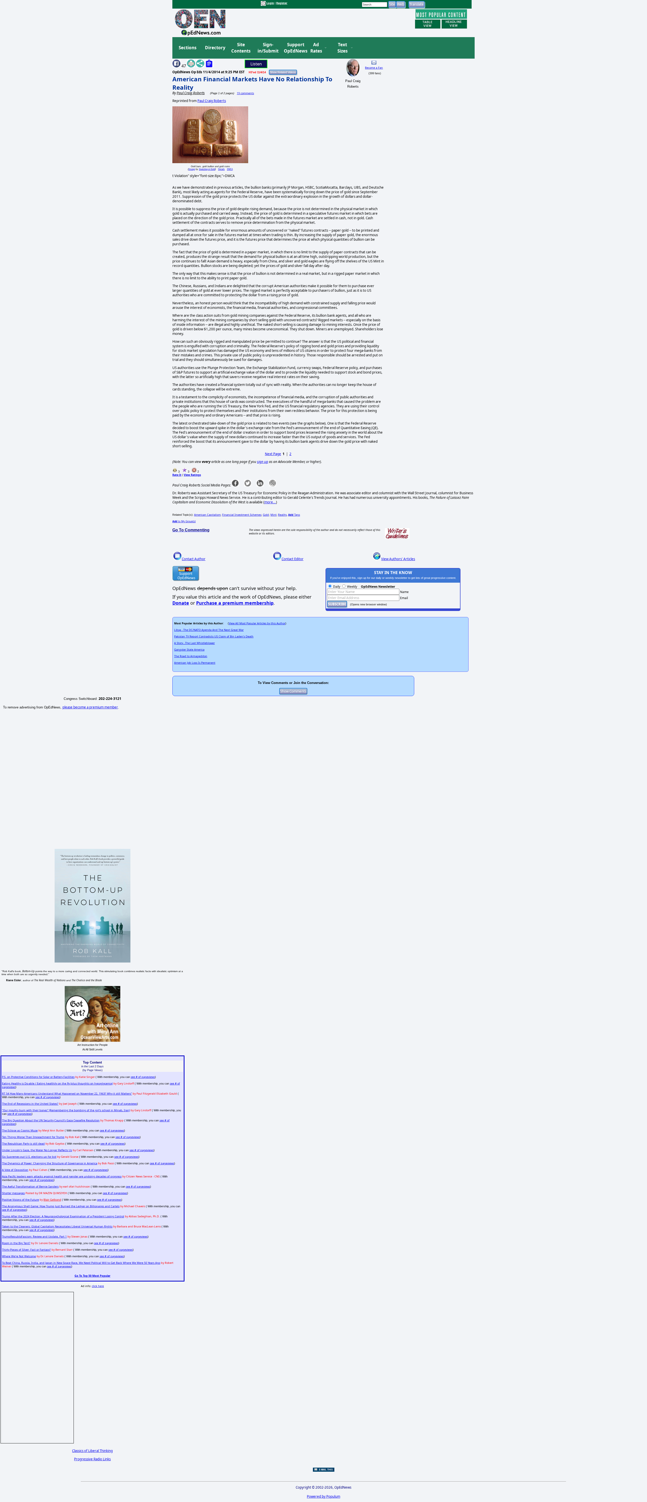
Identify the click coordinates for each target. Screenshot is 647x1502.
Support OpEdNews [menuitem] (294, 48)
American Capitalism (207, 514)
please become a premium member (90, 707)
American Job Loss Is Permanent (194, 662)
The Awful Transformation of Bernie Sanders (30, 1186)
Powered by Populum (323, 1496)
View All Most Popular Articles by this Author (257, 623)
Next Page (273, 454)
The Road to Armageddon (190, 656)
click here (98, 1286)
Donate (180, 603)
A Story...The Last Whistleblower (194, 643)
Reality (282, 514)
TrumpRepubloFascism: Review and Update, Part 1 (34, 1236)
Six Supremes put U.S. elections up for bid (29, 1157)
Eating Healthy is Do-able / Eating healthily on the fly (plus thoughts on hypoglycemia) (57, 1083)
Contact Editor (293, 559)
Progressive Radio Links (92, 1459)
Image (192, 169)
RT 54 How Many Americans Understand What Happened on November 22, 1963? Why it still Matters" (67, 1093)
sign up (262, 461)
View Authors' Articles (398, 559)
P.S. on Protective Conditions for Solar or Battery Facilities (38, 1077)
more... (270, 502)
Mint (273, 514)
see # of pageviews (143, 1077)
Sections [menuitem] (187, 48)
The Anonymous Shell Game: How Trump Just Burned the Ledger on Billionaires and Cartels (61, 1206)
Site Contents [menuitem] (240, 48)
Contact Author (193, 559)
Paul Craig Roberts (211, 101)
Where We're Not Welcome (19, 1256)
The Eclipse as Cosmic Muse (20, 1130)
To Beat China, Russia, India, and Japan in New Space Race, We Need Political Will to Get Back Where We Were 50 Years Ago (81, 1263)
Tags (294, 514)
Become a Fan (374, 67)
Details (221, 169)
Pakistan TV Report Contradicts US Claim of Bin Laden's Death (213, 636)
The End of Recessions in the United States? (30, 1103)
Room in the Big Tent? (16, 1243)
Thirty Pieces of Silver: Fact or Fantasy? (26, 1249)
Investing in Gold (207, 169)
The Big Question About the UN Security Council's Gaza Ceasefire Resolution (51, 1120)
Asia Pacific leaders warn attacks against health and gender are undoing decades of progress (62, 1176)
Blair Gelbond (52, 1199)
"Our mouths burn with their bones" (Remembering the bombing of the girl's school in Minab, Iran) (66, 1110)
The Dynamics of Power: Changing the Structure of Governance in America (49, 1163)
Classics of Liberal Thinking (92, 1450)
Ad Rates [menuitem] (316, 48)
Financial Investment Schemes (241, 514)
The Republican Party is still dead (23, 1143)
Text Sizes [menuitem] (342, 48)
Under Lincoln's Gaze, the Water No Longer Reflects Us (37, 1150)
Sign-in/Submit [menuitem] (267, 48)
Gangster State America (189, 649)
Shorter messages (13, 1193)
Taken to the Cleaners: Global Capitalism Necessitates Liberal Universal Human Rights (57, 1226)
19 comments (245, 93)
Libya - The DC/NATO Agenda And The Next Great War (209, 630)
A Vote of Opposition (15, 1170)
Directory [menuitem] (215, 48)
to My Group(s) (184, 521)
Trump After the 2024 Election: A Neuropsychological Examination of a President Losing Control (63, 1216)
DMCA (230, 169)
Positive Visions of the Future (20, 1199)
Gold (266, 514)
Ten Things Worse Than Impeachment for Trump (33, 1137)
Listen (256, 64)
